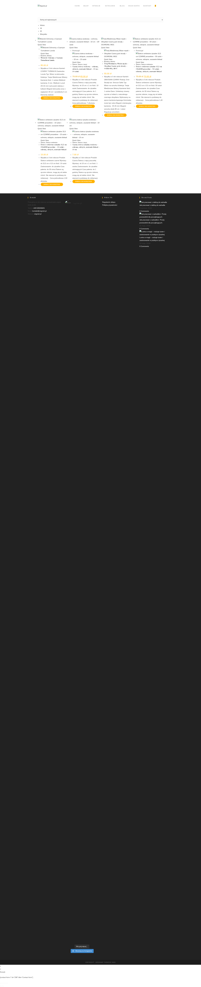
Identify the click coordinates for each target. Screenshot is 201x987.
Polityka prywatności (109, 205)
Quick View (42, 45)
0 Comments (144, 211)
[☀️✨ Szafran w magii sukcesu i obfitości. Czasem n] (90, 334)
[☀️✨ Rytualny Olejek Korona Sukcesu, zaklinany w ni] (90, 601)
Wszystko (43, 34)
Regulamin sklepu (108, 202)
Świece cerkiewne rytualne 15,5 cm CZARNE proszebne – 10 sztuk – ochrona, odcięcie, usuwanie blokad (54, 147)
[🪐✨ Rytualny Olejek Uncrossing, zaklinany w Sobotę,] (73, 843)
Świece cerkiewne (147, 64)
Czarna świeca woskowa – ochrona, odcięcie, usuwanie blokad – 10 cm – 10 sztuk (85, 69)
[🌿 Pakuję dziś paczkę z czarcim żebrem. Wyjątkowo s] (73, 293)
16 (41, 28)
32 (41, 31)
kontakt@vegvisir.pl (39, 211)
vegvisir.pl (37, 214)
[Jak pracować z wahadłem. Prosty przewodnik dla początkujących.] (156, 215)
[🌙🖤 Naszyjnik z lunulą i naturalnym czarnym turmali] (73, 593)
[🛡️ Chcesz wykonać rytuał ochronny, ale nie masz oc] (90, 801)
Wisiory (49, 56)
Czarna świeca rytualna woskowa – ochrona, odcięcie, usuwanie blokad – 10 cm (86, 147)
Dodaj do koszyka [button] (52, 98)
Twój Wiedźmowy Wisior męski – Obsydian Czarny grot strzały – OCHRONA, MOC (116, 66)
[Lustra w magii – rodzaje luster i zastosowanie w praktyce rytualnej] (156, 233)
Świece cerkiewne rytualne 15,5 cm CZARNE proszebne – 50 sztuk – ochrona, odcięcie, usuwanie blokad (149, 69)
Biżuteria (43, 56)
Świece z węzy (82, 64)
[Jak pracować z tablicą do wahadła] (153, 202)
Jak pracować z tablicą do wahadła (152, 205)
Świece (74, 64)
